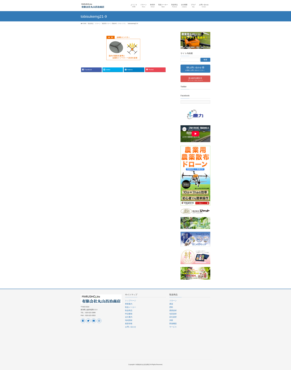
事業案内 (128, 304)
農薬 (171, 304)
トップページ (130, 301)
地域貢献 (128, 320)
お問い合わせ (130, 327)
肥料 (171, 307)
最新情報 (128, 324)
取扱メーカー (130, 307)
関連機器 (173, 324)
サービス (173, 327)
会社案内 (128, 317)
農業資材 (173, 310)
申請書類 (128, 314)
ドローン (173, 301)
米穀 (171, 320)
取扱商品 (128, 310)
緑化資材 (173, 317)
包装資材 (173, 314)
